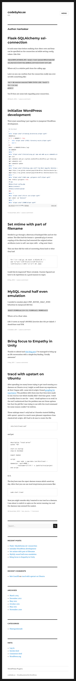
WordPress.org (15, 656)
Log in (12, 648)
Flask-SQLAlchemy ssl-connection (23, 546)
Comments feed (16, 654)
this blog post (30, 352)
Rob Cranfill (14, 576)
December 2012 (16, 598)
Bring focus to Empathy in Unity (22, 557)
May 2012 (13, 601)
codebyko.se (17, 12)
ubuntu (27, 511)
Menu (64, 13)
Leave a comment (24, 99)
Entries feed (14, 651)
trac (23, 511)
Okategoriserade (16, 629)
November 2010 (16, 610)
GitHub (27, 205)
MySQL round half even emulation (23, 554)
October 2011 (15, 604)
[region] (32, 166)
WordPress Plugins (15, 669)
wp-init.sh (12, 205)
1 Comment (35, 511)
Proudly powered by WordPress (27, 675)
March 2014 (14, 596)
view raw (53, 205)
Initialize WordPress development (23, 549)
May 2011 (13, 607)
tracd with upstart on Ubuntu (33, 576)
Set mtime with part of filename (22, 551)
